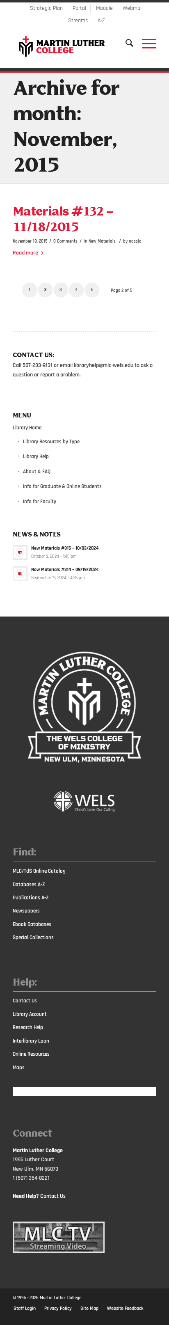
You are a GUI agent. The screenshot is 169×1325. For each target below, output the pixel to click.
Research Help (28, 1027)
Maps (19, 1067)
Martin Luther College (60, 1298)
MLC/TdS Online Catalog (39, 871)
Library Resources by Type (51, 441)
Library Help (36, 456)
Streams (78, 20)
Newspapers (26, 911)
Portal (79, 8)
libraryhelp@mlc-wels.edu (103, 365)
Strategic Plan (46, 8)
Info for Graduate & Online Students (62, 486)
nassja (135, 241)
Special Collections (33, 937)
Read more (25, 253)
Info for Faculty (39, 501)
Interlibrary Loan (31, 1041)
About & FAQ (36, 471)
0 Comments (65, 241)
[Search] (125, 43)
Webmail (133, 8)
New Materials (102, 241)
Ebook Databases (32, 924)
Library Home (27, 427)
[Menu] (145, 43)
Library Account (30, 1014)
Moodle (104, 8)
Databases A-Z (29, 884)
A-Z (101, 20)
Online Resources (31, 1054)
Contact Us (25, 1000)
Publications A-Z (31, 897)
